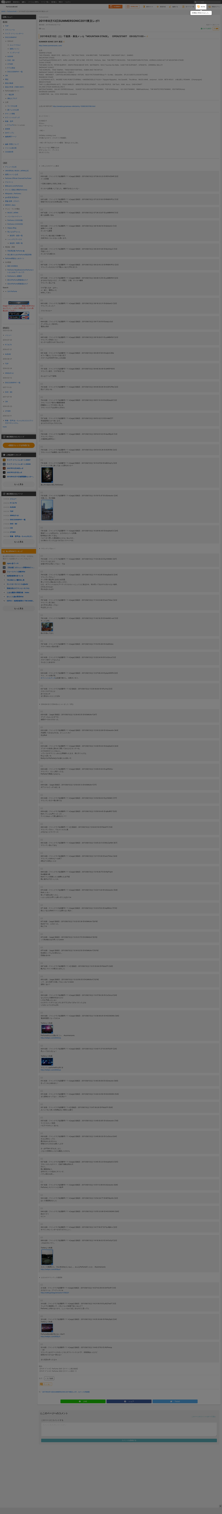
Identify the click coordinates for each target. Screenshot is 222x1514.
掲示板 (203, 7)
